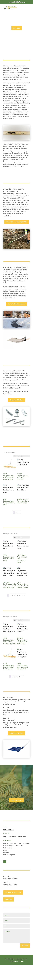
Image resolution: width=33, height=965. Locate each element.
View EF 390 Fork (16, 733)
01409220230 (16, 1)
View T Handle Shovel (16, 304)
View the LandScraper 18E (16, 222)
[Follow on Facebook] (4, 861)
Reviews (8, 899)
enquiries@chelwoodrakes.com (14, 837)
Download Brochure (13, 892)
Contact (16, 28)
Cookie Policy (22, 959)
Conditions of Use (16, 961)
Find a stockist (16, 800)
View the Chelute (16, 400)
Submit (25, 945)
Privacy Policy (10, 959)
